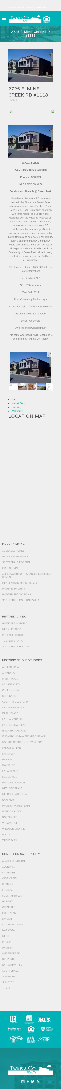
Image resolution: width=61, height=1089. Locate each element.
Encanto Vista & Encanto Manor (24, 736)
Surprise (8, 976)
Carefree (8, 872)
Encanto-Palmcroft (16, 730)
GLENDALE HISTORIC (14, 623)
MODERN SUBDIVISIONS (16, 594)
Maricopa (8, 930)
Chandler (8, 884)
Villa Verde (10, 823)
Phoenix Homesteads (16, 805)
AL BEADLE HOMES (13, 551)
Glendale (8, 907)
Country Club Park (15, 702)
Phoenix (7, 947)
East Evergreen (13, 725)
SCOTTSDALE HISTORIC (16, 646)
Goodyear (9, 913)
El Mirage (8, 890)
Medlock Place (12, 788)
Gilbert (7, 901)
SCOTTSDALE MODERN (16, 562)
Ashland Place (12, 667)
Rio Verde (9, 959)
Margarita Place (13, 782)
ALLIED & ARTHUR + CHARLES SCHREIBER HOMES (27, 575)
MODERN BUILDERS (14, 588)
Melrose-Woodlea (14, 794)
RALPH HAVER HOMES (15, 556)
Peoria (6, 942)
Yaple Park (9, 840)
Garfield (8, 759)
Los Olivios (9, 777)
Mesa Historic (11, 629)
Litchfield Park (12, 924)
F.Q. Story (9, 753)
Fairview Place (12, 748)
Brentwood (10, 678)
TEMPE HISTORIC (12, 641)
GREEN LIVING (10, 568)
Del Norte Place (13, 707)
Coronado (9, 696)
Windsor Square (13, 829)
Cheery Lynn (10, 690)
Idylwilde (8, 765)
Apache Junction (13, 861)
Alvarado (8, 673)
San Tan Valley (12, 965)
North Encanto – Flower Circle (23, 742)
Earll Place (10, 713)
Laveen (7, 919)
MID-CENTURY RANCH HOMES (20, 583)
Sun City (8, 982)
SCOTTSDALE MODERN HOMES (20, 600)
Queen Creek (11, 953)
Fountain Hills (12, 895)
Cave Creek (9, 878)
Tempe (6, 988)
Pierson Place (12, 811)
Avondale (8, 867)
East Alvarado (12, 719)
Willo (6, 834)
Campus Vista (11, 684)
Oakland (8, 800)
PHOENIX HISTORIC (13, 635)
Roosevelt (9, 817)
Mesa (5, 936)
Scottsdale (10, 971)
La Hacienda (10, 771)
